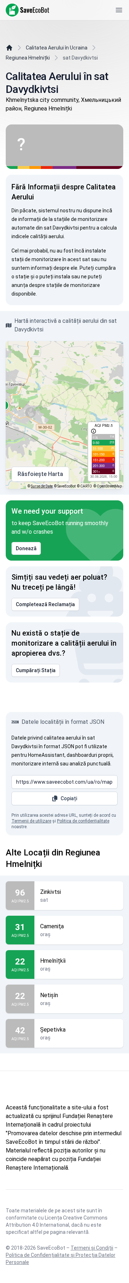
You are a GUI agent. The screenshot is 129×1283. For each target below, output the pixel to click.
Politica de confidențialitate (83, 821)
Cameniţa (52, 926)
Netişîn (49, 995)
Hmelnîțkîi (53, 960)
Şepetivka (53, 1029)
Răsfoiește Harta (40, 474)
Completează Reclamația (45, 604)
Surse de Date (42, 486)
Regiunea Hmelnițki (28, 58)
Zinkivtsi (50, 891)
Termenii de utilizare (31, 821)
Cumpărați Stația (36, 670)
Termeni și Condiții (92, 1248)
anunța (19, 285)
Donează (26, 548)
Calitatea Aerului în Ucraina (56, 48)
